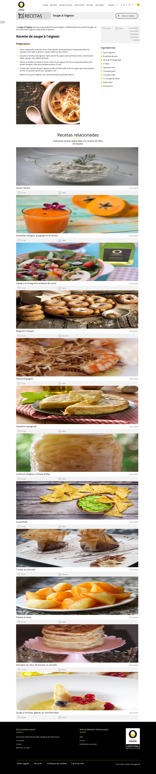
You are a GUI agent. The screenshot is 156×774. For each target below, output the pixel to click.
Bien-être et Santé (23, 748)
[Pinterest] (132, 5)
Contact (19, 744)
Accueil (45, 5)
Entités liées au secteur (88, 744)
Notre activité (79, 5)
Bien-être (53, 5)
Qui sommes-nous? (25, 729)
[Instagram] (124, 5)
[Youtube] (129, 5)
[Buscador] (138, 4)
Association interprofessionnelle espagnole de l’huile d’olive (37, 737)
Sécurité (38, 763)
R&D (81, 737)
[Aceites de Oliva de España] (21, 6)
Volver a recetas (128, 16)
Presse (82, 740)
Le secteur (20, 740)
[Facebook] (127, 5)
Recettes (89, 5)
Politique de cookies (57, 763)
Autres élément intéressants (94, 729)
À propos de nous (65, 5)
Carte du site (77, 763)
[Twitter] (121, 5)
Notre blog (99, 5)
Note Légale (23, 763)
